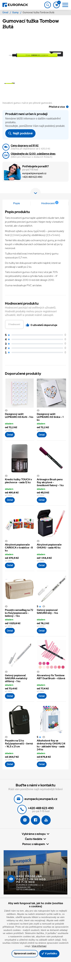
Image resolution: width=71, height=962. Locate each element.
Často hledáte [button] (33, 839)
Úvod (5, 12)
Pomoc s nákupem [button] (33, 844)
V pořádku (50, 953)
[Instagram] (25, 820)
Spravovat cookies (25, 953)
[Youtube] (46, 820)
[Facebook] (35, 820)
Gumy (15, 12)
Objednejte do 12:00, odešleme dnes (33, 153)
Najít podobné (22, 133)
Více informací (39, 945)
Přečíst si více (57, 106)
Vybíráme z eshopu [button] (34, 834)
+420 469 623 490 (32, 177)
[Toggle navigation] (47, 5)
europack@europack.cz (34, 173)
